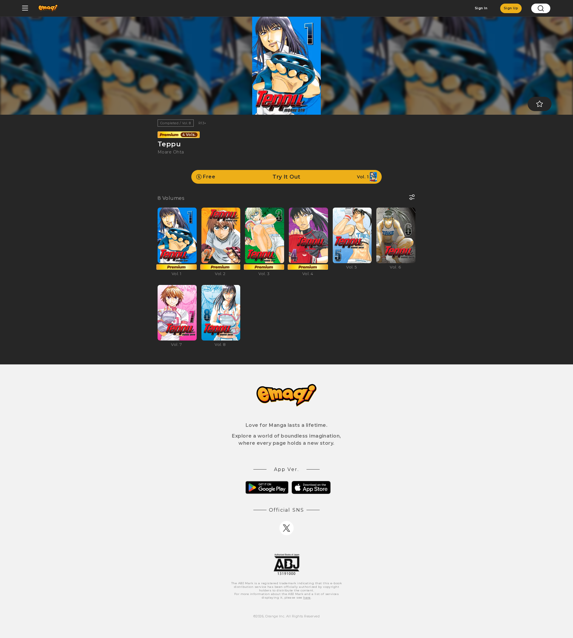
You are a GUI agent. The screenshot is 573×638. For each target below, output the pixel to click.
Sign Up (511, 8)
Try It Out (286, 177)
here (307, 597)
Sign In (481, 8)
